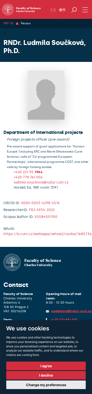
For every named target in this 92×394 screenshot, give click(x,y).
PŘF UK (8, 23)
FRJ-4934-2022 (42, 210)
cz (53, 9)
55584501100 (46, 217)
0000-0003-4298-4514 (40, 203)
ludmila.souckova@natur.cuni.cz (41, 182)
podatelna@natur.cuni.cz (71, 311)
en (62, 9)
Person (26, 23)
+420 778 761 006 (28, 177)
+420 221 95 (28, 172)
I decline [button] (46, 375)
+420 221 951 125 (64, 320)
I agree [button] (46, 366)
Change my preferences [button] (46, 385)
